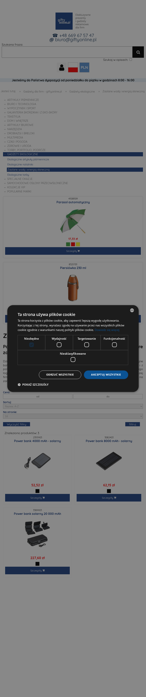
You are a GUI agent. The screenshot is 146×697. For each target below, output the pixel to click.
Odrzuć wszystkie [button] (60, 374)
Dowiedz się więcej (107, 330)
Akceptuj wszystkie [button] (106, 374)
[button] (33, 384)
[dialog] (73, 348)
